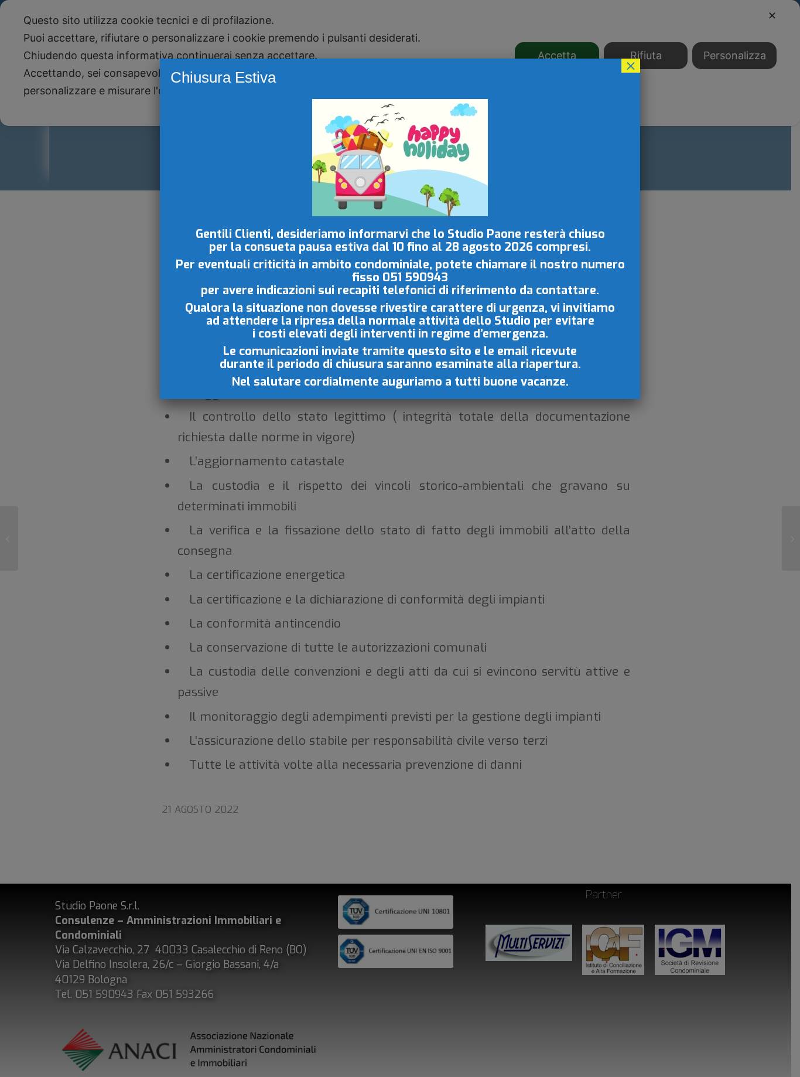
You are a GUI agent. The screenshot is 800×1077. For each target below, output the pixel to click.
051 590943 (415, 277)
